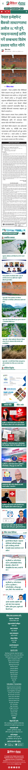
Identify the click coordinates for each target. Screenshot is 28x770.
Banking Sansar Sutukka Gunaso (14, 657)
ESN (20, 764)
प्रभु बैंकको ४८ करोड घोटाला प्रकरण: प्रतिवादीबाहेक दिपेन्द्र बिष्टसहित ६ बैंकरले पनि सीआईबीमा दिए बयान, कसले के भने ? (13, 445)
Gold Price (14, 716)
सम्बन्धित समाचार (9, 237)
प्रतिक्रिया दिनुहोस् (9, 368)
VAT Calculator (14, 704)
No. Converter (14, 710)
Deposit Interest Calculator (14, 687)
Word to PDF (14, 712)
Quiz (14, 682)
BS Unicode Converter (14, 695)
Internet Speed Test (14, 700)
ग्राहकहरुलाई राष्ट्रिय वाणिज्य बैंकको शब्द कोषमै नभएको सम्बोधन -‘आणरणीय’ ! (12, 485)
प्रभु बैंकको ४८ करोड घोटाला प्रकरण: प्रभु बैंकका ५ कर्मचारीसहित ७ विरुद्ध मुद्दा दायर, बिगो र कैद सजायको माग (13, 466)
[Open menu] (26, 11)
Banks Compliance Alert (14, 659)
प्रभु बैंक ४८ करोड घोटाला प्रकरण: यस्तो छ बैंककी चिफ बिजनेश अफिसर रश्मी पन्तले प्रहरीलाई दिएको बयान (13, 425)
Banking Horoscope (14, 665)
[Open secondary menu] (3, 3)
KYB (22, 8)
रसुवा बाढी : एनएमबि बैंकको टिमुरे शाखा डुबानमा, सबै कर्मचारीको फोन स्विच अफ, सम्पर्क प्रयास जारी (13, 363)
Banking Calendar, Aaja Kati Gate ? (14, 653)
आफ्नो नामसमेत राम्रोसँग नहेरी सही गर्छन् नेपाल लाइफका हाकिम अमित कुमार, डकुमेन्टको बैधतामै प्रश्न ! (14, 526)
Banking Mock (14, 670)
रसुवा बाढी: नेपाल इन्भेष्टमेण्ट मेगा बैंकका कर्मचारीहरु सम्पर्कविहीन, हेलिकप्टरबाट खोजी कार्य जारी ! (13, 300)
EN (5, 12)
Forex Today (14, 714)
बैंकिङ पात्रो (8, 8)
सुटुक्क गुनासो (15, 8)
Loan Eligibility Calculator (14, 691)
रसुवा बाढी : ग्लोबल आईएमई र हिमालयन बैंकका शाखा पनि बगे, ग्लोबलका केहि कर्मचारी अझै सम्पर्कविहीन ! (13, 341)
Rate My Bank (14, 674)
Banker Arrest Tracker (14, 661)
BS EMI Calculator (14, 702)
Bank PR (14, 680)
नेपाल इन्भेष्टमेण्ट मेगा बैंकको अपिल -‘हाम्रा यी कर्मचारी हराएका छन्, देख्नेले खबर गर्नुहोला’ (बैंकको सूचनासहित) (12, 278)
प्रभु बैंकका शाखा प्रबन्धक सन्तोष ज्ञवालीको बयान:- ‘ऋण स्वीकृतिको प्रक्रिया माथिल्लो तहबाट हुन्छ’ (13, 506)
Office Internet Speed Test (14, 689)
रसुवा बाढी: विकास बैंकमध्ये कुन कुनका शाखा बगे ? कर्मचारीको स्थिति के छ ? (13, 321)
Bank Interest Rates (14, 663)
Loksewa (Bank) (14, 668)
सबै (26, 533)
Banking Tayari (14, 666)
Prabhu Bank (4, 420)
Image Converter (14, 708)
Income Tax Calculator (14, 693)
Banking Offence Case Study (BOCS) (14, 655)
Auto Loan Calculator (14, 696)
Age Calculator (14, 706)
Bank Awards (14, 676)
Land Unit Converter (14, 698)
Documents (14, 678)
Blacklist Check (14, 672)
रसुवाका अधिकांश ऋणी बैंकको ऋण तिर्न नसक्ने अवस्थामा (13, 257)
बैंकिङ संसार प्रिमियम (10, 532)
